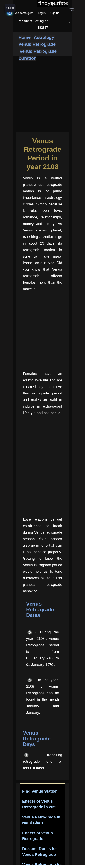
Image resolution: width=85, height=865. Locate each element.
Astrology (44, 37)
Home (25, 37)
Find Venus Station (40, 791)
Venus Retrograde (37, 44)
